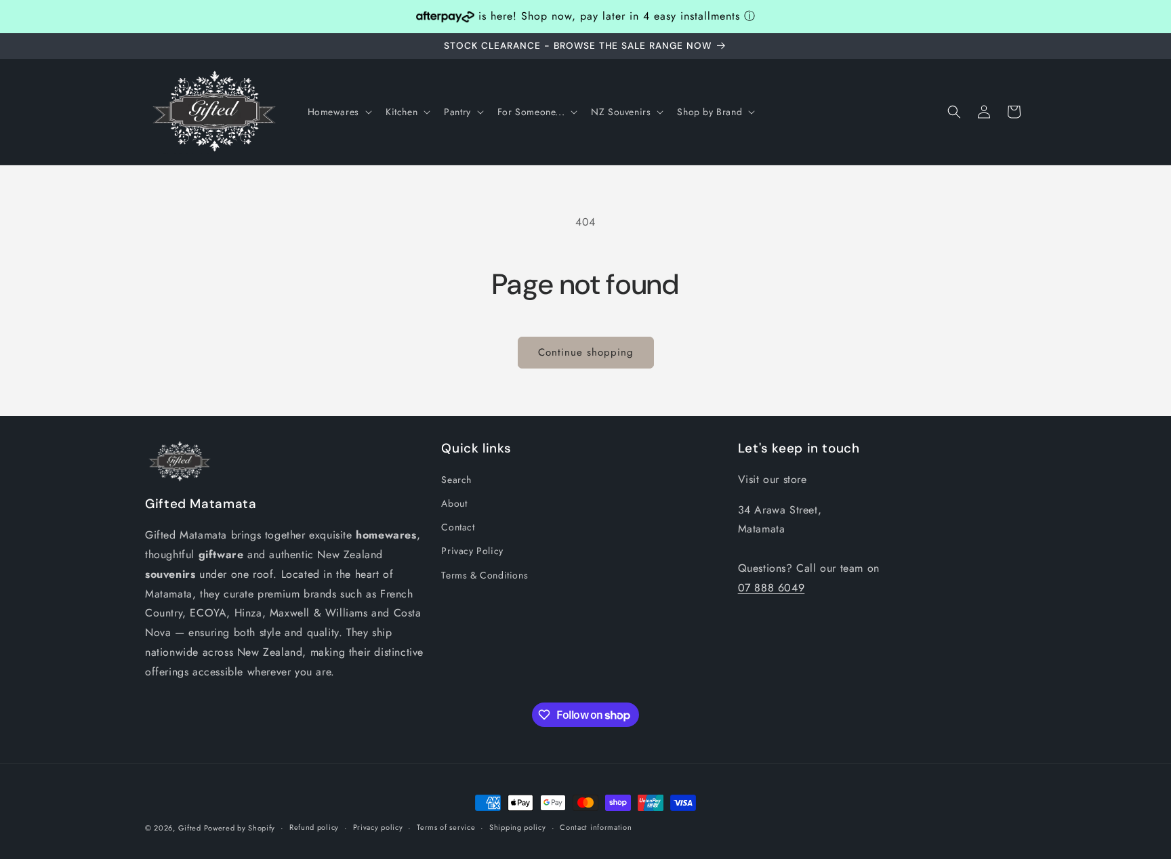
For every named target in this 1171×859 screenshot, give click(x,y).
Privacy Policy (472, 551)
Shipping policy (517, 827)
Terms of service (446, 827)
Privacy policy (378, 827)
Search (456, 479)
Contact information (596, 827)
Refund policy (314, 827)
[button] (338, 112)
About (454, 503)
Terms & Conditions (484, 575)
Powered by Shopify (240, 827)
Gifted (191, 827)
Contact (457, 527)
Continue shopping (586, 352)
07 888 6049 (771, 587)
